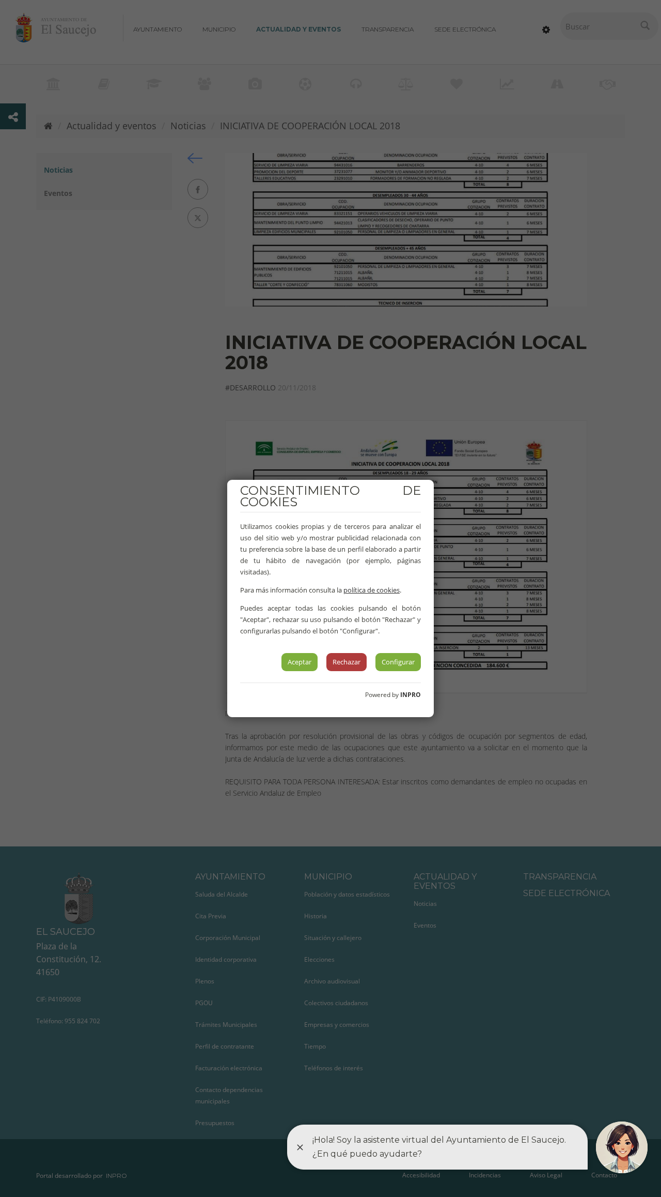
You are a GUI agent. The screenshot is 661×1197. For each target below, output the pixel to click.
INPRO (410, 694)
